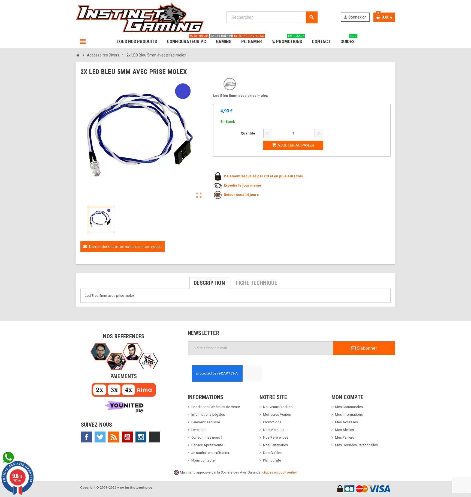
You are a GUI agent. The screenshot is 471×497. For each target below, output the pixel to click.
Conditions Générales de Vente (215, 407)
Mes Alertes (344, 430)
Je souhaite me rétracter (210, 453)
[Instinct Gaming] (140, 17)
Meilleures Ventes (277, 414)
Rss (113, 437)
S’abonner (366, 348)
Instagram (140, 437)
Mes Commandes (349, 407)
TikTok (154, 437)
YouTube (127, 437)
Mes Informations (349, 414)
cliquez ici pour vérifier (279, 472)
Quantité (248, 133)
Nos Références (275, 437)
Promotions (272, 422)
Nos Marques (273, 430)
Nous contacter (203, 460)
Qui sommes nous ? (207, 437)
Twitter (100, 437)
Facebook (86, 437)
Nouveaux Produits (277, 407)
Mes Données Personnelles (356, 445)
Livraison (198, 430)
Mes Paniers (344, 437)
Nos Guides (272, 453)
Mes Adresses (346, 422)
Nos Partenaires (275, 445)
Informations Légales (208, 414)
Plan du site (272, 460)
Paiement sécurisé (205, 422)
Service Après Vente (207, 445)
